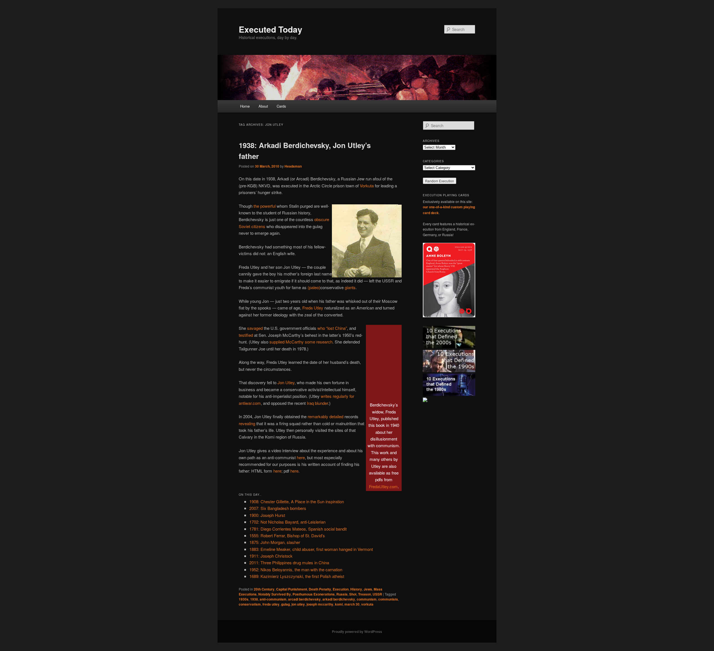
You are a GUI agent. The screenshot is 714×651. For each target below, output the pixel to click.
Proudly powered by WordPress (357, 631)
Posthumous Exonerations (314, 594)
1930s (244, 599)
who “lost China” (332, 328)
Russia (342, 594)
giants (350, 287)
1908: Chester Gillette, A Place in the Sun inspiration (296, 501)
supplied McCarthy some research (300, 342)
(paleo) (314, 287)
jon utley (298, 604)
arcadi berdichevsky (304, 599)
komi (339, 604)
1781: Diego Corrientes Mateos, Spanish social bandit (298, 529)
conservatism (250, 604)
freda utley (270, 604)
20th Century (264, 589)
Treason (364, 594)
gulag (285, 604)
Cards (281, 106)
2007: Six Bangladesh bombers (277, 508)
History (356, 589)
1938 (254, 599)
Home (245, 106)
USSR (377, 594)
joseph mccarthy (320, 604)
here (301, 457)
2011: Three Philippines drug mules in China (289, 562)
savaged (255, 328)
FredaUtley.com (383, 486)
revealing (247, 423)
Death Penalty (320, 589)
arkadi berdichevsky (338, 599)
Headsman (293, 166)
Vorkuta (367, 185)
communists (388, 599)
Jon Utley (286, 382)
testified (246, 335)
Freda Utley (312, 308)
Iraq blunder (317, 403)
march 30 (352, 604)
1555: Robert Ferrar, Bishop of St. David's (287, 535)
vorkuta (367, 604)
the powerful (265, 206)
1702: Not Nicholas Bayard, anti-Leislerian (287, 522)
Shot (352, 594)
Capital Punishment (291, 589)
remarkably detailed (325, 416)
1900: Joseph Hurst (267, 515)
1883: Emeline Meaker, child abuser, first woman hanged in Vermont (311, 549)
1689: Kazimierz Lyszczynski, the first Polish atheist (296, 576)
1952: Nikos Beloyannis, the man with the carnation (295, 569)
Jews (368, 589)
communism (367, 599)
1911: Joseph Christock (271, 556)
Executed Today (270, 29)
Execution (341, 589)
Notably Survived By (274, 594)
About (263, 106)
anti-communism (273, 599)
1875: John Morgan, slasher (274, 542)
